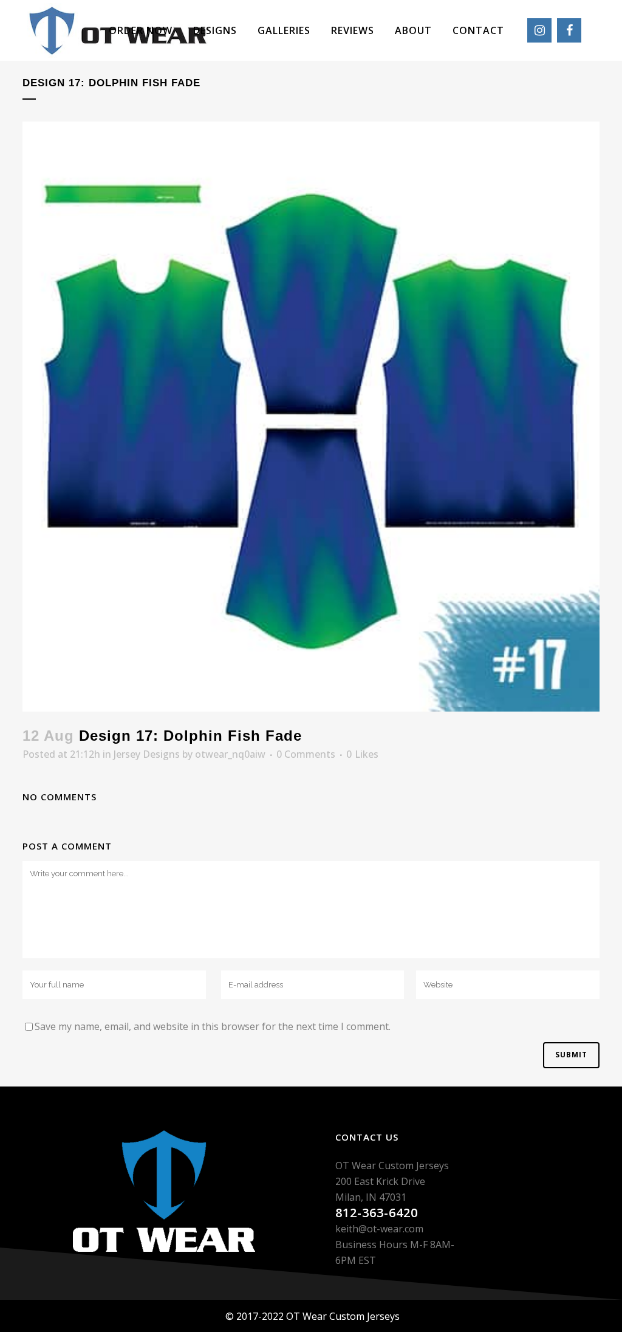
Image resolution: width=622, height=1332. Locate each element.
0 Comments (305, 754)
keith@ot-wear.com (379, 1228)
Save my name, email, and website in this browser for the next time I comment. (213, 1026)
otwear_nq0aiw (230, 754)
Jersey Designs (147, 754)
